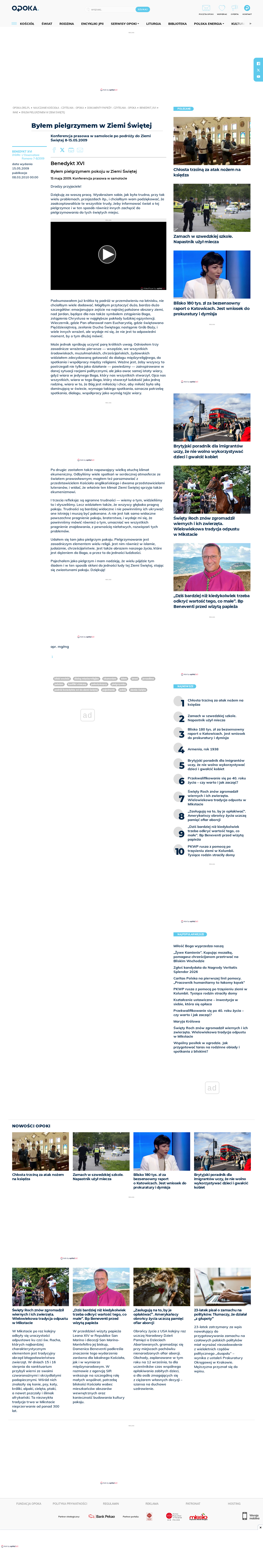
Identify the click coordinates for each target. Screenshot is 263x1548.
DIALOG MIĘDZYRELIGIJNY (86, 678)
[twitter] (258, 70)
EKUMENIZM (110, 678)
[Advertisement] (131, 61)
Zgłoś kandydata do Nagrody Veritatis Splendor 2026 (205, 969)
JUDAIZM (58, 684)
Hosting (234, 1503)
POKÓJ (123, 689)
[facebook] (258, 63)
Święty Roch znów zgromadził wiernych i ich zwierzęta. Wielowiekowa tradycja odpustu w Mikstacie (210, 1032)
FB (55, 150)
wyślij (80, 150)
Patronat (193, 1503)
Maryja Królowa (186, 1021)
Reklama (152, 1503)
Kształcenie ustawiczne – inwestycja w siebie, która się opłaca (205, 1002)
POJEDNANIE (108, 689)
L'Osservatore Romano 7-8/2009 (33, 156)
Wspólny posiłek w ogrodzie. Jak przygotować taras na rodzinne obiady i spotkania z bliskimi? (206, 1047)
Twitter (63, 150)
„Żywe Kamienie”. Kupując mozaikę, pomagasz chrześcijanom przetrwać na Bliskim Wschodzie (205, 956)
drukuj (71, 150)
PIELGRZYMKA (119, 684)
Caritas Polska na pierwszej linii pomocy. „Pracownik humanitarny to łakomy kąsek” (209, 980)
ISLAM (124, 678)
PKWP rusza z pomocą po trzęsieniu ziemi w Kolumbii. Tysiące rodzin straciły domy (210, 991)
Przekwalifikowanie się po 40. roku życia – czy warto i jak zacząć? (208, 1012)
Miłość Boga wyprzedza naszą (198, 946)
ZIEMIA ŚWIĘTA (138, 689)
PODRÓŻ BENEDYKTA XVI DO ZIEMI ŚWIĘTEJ (76, 689)
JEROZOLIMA (148, 678)
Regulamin (111, 1503)
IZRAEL (135, 678)
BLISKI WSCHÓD (62, 678)
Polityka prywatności (70, 1503)
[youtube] (258, 76)
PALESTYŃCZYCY (99, 684)
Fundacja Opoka (28, 1503)
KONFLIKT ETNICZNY (77, 684)
